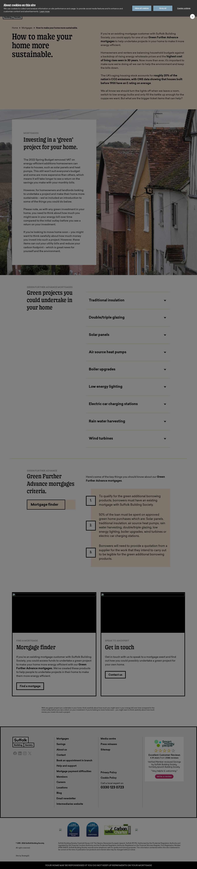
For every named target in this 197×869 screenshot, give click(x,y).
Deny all (162, 8)
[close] (192, 16)
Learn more (45, 12)
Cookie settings (184, 8)
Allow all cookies (142, 8)
